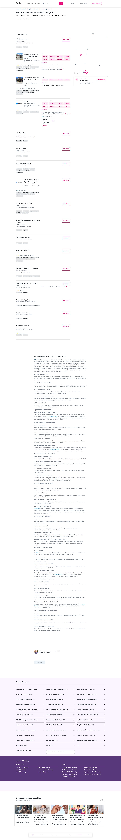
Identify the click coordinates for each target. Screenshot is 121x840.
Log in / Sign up (96, 3)
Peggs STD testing (21, 770)
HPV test (38, 552)
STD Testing (27, 9)
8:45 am (45, 107)
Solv (17, 9)
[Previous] (101, 800)
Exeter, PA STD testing (90, 767)
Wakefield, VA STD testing (69, 772)
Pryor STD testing (21, 772)
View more (44, 62)
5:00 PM (67, 56)
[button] (80, 55)
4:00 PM (45, 56)
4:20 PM (52, 56)
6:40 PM (67, 80)
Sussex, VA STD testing (90, 770)
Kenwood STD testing (44, 767)
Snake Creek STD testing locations (43, 9)
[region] (91, 53)
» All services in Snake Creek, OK (56, 752)
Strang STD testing (43, 772)
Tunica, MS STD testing (68, 776)
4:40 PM (59, 56)
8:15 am (60, 103)
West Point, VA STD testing (69, 770)
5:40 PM (52, 59)
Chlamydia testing (53, 416)
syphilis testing (57, 574)
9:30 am (67, 107)
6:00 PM (59, 59)
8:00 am (52, 103)
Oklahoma (33, 9)
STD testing (37, 359)
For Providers (83, 3)
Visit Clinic (66, 39)
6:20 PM (67, 59)
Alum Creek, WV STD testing (92, 774)
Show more (67, 113)
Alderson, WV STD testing (69, 774)
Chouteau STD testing (22, 767)
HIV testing (37, 508)
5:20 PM (45, 59)
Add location (101, 79)
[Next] (104, 800)
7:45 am (45, 103)
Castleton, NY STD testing (69, 767)
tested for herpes (54, 479)
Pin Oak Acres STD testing (45, 770)
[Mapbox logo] (77, 73)
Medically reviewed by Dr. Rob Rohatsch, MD (50, 651)
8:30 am (67, 103)
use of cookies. (79, 834)
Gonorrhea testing (54, 449)
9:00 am (52, 107)
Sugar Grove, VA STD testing (92, 772)
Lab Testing (21, 9)
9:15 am (60, 107)
